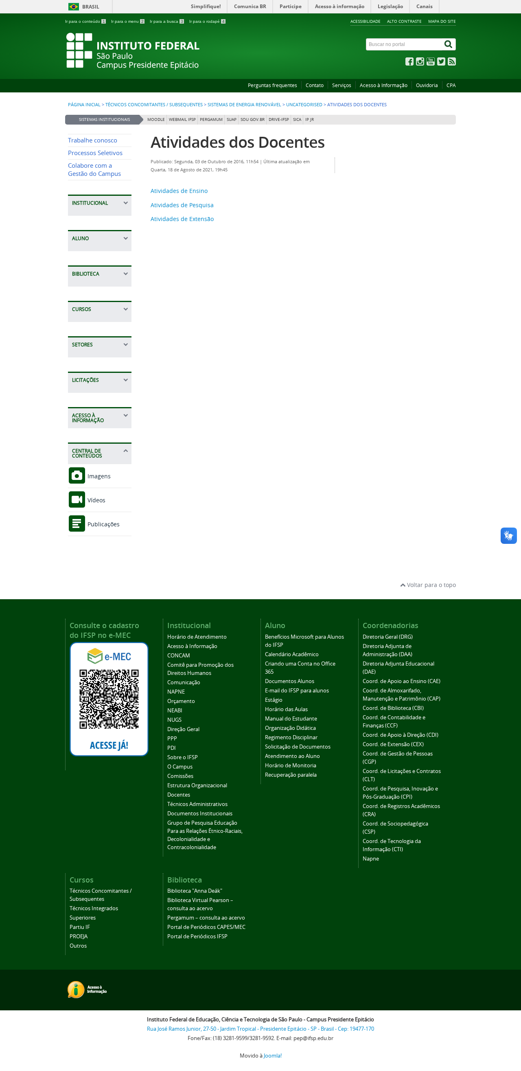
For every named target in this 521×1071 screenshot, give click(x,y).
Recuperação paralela (291, 774)
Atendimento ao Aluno (292, 756)
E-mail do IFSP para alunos (297, 690)
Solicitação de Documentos (298, 746)
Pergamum (211, 119)
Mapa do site (442, 21)
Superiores (83, 917)
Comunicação (183, 682)
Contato (315, 85)
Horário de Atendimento (197, 636)
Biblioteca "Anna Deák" (194, 890)
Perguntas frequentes (272, 85)
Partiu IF (80, 927)
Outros (78, 945)
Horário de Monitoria (290, 765)
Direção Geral (183, 729)
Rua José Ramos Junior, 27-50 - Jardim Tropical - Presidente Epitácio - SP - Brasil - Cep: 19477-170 (260, 1028)
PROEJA (79, 936)
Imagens (98, 476)
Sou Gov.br (253, 119)
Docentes (178, 794)
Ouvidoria (427, 85)
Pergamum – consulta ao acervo (206, 917)
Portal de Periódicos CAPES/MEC (206, 927)
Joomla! (273, 1055)
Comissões (180, 776)
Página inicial (84, 104)
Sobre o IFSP (182, 757)
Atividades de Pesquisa (182, 205)
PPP (172, 738)
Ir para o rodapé (207, 21)
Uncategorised (304, 104)
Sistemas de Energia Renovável (244, 104)
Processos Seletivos (95, 153)
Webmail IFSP (182, 119)
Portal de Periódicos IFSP (197, 936)
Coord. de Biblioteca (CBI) (393, 708)
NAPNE (176, 691)
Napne (371, 858)
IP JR (309, 119)
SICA (297, 119)
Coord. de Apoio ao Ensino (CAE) (401, 681)
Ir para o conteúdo (85, 21)
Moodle (156, 119)
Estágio (273, 699)
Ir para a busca (166, 21)
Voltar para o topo (430, 585)
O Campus (180, 766)
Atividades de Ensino (179, 191)
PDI (171, 748)
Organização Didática (290, 728)
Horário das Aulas (286, 709)
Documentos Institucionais (199, 813)
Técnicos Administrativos (197, 804)
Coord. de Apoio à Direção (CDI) (400, 735)
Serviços (341, 85)
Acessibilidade (365, 21)
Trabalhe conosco (92, 140)
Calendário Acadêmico (292, 654)
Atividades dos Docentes (238, 141)
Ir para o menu (127, 21)
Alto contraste (404, 21)
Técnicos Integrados (94, 908)
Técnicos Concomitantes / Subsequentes (154, 104)
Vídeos (95, 500)
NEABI (174, 710)
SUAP (231, 119)
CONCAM (178, 655)
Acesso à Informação (383, 85)
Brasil (90, 6)
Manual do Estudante (291, 718)
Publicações (103, 524)
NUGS (174, 719)
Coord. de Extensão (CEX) (393, 744)
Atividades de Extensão (182, 219)
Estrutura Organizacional (197, 785)
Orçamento (181, 701)
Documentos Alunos (289, 681)
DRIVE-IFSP (279, 119)
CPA (451, 85)
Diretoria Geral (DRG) (388, 636)
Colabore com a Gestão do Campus (94, 169)
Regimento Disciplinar (291, 737)
